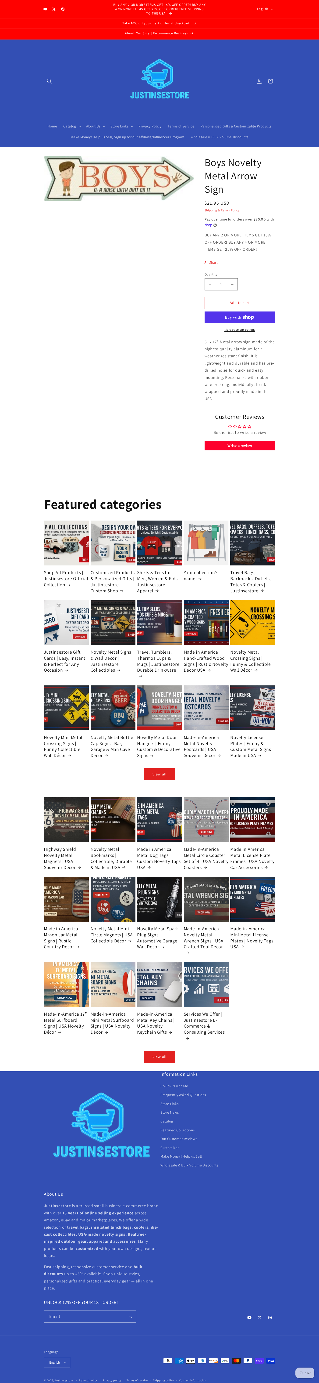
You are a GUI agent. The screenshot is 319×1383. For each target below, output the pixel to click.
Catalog (166, 1121)
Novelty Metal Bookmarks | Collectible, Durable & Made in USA (111, 858)
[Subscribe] (130, 1317)
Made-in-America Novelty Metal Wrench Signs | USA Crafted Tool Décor (203, 938)
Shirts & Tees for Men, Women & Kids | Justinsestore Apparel (158, 582)
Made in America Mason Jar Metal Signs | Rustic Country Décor (61, 938)
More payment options (239, 330)
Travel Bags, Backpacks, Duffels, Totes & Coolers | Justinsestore (250, 582)
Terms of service (137, 1380)
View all (159, 774)
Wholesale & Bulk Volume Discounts (189, 1165)
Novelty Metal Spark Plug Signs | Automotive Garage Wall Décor (158, 938)
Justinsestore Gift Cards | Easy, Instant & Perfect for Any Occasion (64, 661)
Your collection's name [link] (201, 576)
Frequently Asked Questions (183, 1095)
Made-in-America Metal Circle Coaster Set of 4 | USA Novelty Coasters (206, 858)
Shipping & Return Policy (222, 210)
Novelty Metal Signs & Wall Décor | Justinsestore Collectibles (111, 661)
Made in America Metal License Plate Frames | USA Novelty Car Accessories (252, 858)
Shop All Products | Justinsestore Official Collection (66, 578)
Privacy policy (112, 1380)
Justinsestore (64, 1380)
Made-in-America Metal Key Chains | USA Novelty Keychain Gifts (156, 1023)
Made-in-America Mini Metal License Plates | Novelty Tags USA (251, 938)
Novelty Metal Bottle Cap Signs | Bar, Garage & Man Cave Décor (112, 746)
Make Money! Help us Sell (181, 1156)
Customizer (169, 1147)
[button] (49, 81)
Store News (169, 1112)
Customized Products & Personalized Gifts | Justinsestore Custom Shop (113, 582)
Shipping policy (163, 1380)
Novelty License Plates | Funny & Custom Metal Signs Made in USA (250, 746)
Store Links (169, 1103)
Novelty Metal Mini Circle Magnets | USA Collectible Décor (112, 935)
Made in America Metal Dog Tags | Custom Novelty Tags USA (159, 858)
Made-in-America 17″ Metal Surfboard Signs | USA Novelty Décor (65, 1023)
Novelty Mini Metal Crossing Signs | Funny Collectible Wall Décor (63, 746)
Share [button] (214, 262)
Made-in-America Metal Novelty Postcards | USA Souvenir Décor (201, 746)
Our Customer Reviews (178, 1139)
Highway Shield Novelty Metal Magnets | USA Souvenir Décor (60, 858)
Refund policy (88, 1380)
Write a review (239, 445)
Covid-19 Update (174, 1086)
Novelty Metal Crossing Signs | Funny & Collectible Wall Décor (250, 661)
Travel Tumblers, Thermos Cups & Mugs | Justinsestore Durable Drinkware (158, 661)
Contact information (193, 1380)
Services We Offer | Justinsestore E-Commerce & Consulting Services (204, 1023)
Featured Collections (177, 1130)
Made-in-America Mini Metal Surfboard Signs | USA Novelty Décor (112, 1023)
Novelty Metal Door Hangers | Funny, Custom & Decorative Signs (159, 746)
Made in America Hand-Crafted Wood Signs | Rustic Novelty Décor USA (206, 661)
